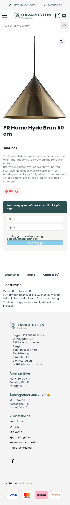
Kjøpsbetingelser (20, 437)
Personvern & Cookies (24, 442)
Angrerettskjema (21, 448)
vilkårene (33, 236)
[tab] (12, 275)
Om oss (14, 427)
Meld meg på (35, 243)
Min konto (16, 432)
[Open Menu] (4, 15)
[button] (61, 41)
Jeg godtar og (25, 237)
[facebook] (13, 461)
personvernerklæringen (22, 239)
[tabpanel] (35, 295)
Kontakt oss (17, 421)
